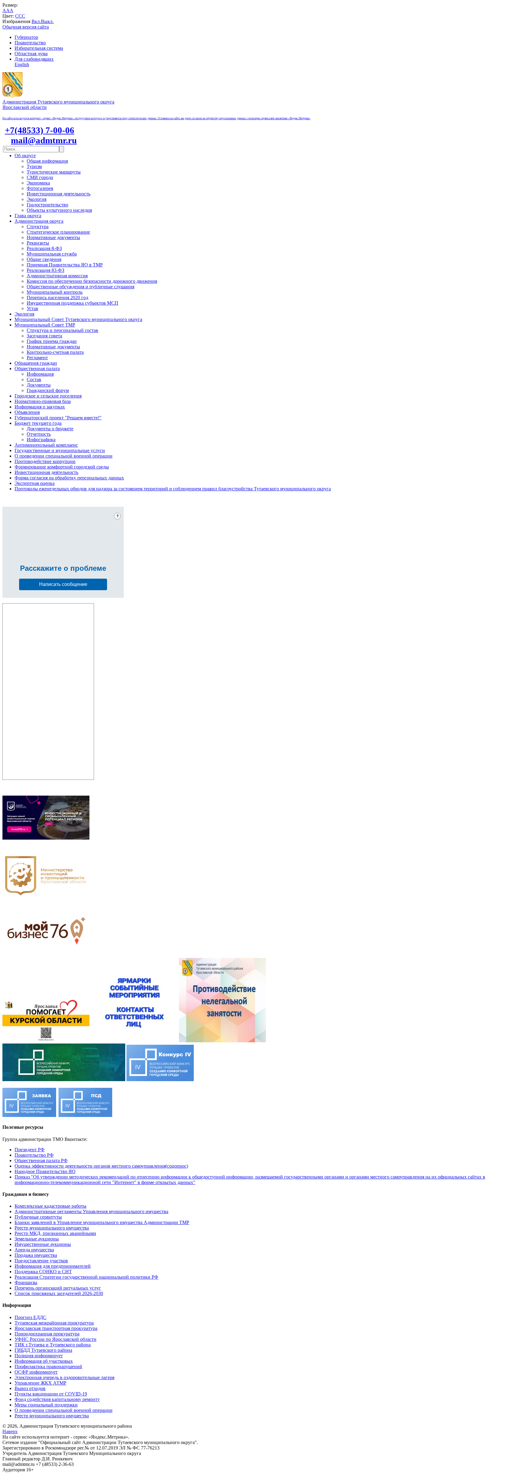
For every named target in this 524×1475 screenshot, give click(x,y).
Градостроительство (47, 204)
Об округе (25, 155)
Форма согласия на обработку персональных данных (69, 477)
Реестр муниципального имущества (52, 1227)
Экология (36, 199)
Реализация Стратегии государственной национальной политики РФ (86, 1277)
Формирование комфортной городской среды (62, 466)
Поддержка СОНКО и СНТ (43, 1271)
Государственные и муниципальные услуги (60, 450)
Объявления (27, 412)
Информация (40, 374)
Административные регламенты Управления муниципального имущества (91, 1211)
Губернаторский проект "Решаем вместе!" (58, 417)
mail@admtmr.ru (44, 140)
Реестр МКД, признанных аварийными (55, 1233)
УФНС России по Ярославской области (55, 1339)
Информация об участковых (44, 1361)
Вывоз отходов (30, 1388)
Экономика (38, 182)
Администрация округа (39, 221)
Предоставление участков (41, 1260)
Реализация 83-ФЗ (45, 270)
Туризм (34, 166)
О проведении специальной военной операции (64, 455)
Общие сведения (44, 259)
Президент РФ (30, 1149)
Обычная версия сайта (25, 26)
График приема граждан (52, 341)
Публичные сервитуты (38, 1217)
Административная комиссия (57, 275)
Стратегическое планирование (58, 232)
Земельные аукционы (37, 1238)
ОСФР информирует (36, 1372)
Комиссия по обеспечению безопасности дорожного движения (92, 281)
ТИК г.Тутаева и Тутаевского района (53, 1344)
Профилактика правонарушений (48, 1366)
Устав (32, 308)
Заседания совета (44, 335)
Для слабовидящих (34, 59)
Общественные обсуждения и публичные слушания (80, 286)
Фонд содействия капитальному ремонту (57, 1399)
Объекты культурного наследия (59, 210)
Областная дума (31, 53)
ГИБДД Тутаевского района (43, 1350)
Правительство (30, 42)
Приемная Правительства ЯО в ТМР (65, 264)
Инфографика (41, 439)
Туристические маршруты (54, 171)
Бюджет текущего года (38, 423)
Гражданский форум (48, 390)
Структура (38, 226)
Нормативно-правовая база (43, 401)
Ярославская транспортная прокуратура (56, 1328)
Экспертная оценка (35, 483)
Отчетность (39, 434)
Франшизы (26, 1282)
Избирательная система (39, 48)
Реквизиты (38, 242)
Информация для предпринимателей (53, 1266)
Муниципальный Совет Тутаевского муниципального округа (78, 319)
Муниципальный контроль (54, 292)
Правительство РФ (34, 1155)
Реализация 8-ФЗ (44, 248)
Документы (39, 384)
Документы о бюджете (50, 428)
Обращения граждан (36, 363)
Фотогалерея (40, 188)
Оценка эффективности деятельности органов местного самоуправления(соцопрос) (101, 1166)
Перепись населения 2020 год (57, 297)
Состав (34, 379)
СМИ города (40, 177)
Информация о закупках (40, 406)
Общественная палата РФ (41, 1160)
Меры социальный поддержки (46, 1404)
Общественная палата (37, 368)
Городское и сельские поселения (48, 395)
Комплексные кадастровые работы (50, 1206)
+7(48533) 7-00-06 (39, 130)
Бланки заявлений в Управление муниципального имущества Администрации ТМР (102, 1222)
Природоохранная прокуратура (47, 1333)
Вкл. (36, 21)
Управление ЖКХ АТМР (40, 1382)
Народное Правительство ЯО (45, 1171)
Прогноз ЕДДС (30, 1317)
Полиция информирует (39, 1355)
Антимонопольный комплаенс (46, 445)
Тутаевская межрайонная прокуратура (54, 1322)
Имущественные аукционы (43, 1244)
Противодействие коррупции (45, 461)
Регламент (37, 357)
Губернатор (26, 37)
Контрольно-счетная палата (55, 352)
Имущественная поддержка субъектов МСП (72, 303)
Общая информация (47, 161)
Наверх (10, 1431)
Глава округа (28, 215)
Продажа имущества (36, 1255)
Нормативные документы (53, 237)
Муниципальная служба (52, 253)
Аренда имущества (34, 1249)
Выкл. (47, 21)
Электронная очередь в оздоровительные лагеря (64, 1377)
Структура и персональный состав (62, 330)
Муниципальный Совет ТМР (45, 324)
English (22, 64)
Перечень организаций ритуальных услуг (58, 1288)
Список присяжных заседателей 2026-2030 (59, 1293)
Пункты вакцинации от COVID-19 (51, 1393)
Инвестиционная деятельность (58, 193)
